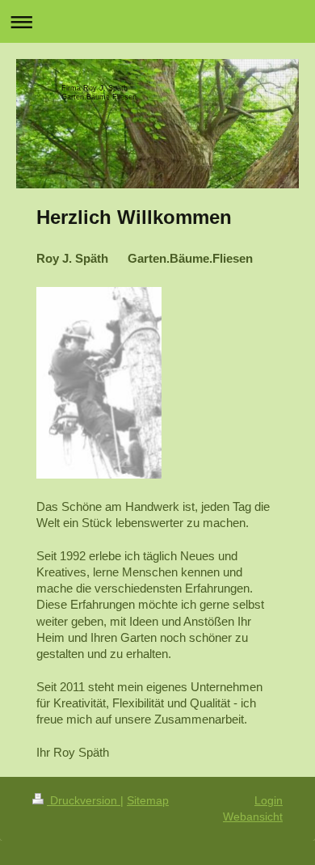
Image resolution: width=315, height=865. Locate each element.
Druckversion (83, 800)
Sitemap (148, 800)
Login (268, 800)
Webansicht (253, 816)
